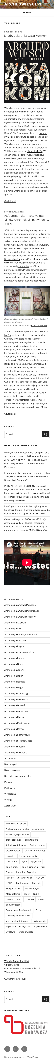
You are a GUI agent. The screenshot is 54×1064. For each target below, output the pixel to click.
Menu (28, 12)
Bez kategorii (11, 764)
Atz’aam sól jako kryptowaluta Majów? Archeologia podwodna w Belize (26, 219)
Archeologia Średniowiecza (18, 741)
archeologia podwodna (17, 834)
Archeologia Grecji (13, 664)
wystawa (10, 932)
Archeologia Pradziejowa (17, 723)
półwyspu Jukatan (13, 270)
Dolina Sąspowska (28, 856)
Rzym (38, 910)
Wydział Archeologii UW (18, 926)
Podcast (8, 782)
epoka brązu (12, 867)
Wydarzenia (10, 794)
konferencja (22, 883)
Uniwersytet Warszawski (18, 915)
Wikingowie (40, 921)
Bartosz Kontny (37, 845)
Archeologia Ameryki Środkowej (20, 617)
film (43, 867)
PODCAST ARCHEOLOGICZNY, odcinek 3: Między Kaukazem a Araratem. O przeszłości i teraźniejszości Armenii (26, 490)
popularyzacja (13, 904)
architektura (31, 840)
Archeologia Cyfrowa (15, 640)
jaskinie (10, 877)
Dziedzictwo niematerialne (17, 776)
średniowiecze (26, 932)
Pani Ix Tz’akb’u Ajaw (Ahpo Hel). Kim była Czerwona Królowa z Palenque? (25, 463)
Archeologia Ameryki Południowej (21, 611)
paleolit (10, 899)
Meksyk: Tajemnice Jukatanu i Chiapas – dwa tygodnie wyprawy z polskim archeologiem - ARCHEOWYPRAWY (26, 456)
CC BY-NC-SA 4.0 (39, 325)
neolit (27, 894)
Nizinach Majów (12, 259)
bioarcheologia (13, 850)
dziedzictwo (12, 861)
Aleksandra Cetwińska (17, 829)
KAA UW (40, 877)
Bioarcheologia (12, 770)
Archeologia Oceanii (14, 705)
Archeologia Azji (12, 628)
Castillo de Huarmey (35, 850)
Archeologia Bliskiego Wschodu (20, 634)
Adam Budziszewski (16, 823)
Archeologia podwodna (16, 711)
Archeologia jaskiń (13, 676)
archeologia (38, 829)
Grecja (9, 872)
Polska (41, 899)
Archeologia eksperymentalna (19, 652)
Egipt (24, 861)
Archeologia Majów (14, 687)
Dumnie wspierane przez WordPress (21, 1057)
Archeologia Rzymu (14, 729)
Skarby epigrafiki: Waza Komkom (26, 35)
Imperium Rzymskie (26, 872)
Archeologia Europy (14, 658)
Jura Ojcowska (24, 877)
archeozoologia (13, 840)
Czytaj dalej (10, 201)
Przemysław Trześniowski (19, 910)
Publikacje (9, 788)
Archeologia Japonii (14, 670)
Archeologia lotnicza (14, 681)
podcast (30, 899)
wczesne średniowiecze (18, 921)
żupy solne (23, 266)
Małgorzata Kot (13, 888)
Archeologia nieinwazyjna (17, 693)
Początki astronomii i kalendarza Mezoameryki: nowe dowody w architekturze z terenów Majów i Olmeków (25, 526)
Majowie (36, 883)
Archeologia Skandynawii (17, 735)
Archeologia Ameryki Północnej (20, 605)
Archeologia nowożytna (16, 699)
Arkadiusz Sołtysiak (16, 845)
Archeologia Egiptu (14, 646)
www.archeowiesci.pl (15, 979)
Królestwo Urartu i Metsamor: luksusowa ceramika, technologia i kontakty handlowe (27, 497)
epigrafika (36, 861)
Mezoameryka (32, 888)
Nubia (36, 894)
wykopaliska (40, 926)
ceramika (10, 856)
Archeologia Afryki (13, 599)
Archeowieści (11, 758)
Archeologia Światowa (15, 752)
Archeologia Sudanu (14, 746)
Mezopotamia (13, 894)
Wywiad (8, 800)
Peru (19, 899)
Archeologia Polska (14, 717)
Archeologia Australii (15, 622)
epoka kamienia (30, 867)
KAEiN (9, 883)
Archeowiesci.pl (23, 4)
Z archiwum (10, 805)
